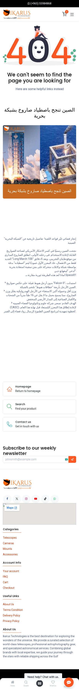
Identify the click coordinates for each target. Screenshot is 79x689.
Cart (5, 582)
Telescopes (10, 537)
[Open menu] (39, 683)
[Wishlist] (53, 682)
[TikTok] (45, 499)
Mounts (7, 548)
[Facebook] (7, 499)
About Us (8, 604)
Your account (11, 571)
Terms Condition (13, 609)
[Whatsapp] (54, 499)
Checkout (8, 587)
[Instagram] (26, 499)
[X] (17, 499)
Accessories (10, 554)
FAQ (5, 576)
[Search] (26, 682)
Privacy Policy (11, 621)
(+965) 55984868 (40, 3)
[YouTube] (36, 499)
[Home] (12, 682)
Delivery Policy (11, 615)
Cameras (8, 543)
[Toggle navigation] (72, 14)
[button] (72, 459)
